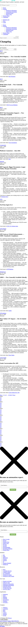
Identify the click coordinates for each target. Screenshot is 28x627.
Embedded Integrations (8, 585)
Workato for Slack (7, 575)
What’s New (9, 14)
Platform (2, 161)
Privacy (10, 618)
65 (9, 395)
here (10, 159)
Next (14, 395)
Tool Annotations (13, 142)
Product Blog (6, 550)
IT (3, 561)
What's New (6, 543)
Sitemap (5, 621)
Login (4, 22)
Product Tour (6, 542)
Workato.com (6, 19)
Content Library (7, 572)
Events (4, 615)
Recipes (5, 544)
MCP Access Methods (12, 105)
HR (4, 555)
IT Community (6, 573)
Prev (1, 395)
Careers (5, 612)
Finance (5, 559)
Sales (4, 556)
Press (4, 611)
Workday (5, 601)
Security (5, 546)
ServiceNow (6, 599)
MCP (1, 51)
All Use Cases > (7, 589)
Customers (5, 608)
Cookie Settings (4, 619)
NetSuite (5, 598)
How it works (6, 539)
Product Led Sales (7, 581)
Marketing (5, 557)
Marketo (5, 597)
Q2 (0, 399)
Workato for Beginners (11, 10)
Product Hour (6, 16)
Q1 (0, 400)
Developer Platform (7, 548)
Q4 (0, 403)
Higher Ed (5, 564)
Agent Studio (3, 357)
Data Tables (11, 355)
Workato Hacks (9, 13)
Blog (4, 610)
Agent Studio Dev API (14, 392)
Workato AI (3, 271)
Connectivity (3, 145)
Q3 (0, 397)
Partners (5, 614)
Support (5, 560)
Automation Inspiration (11, 11)
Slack (4, 595)
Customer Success (7, 571)
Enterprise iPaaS (7, 586)
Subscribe (13, 489)
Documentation (6, 547)
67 (12, 395)
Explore (5, 9)
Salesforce (5, 594)
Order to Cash (6, 582)
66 (10, 395)
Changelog (5, 17)
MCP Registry (12, 76)
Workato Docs (4, 196)
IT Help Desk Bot (7, 588)
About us (5, 607)
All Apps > (5, 602)
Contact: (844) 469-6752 (13, 621)
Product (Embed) (7, 563)
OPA (1, 199)
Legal (1, 621)
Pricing (4, 540)
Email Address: (4, 485)
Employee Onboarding (8, 584)
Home (4, 7)
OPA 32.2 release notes (12, 226)
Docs (4, 21)
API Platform (10, 269)
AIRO (10, 310)
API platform (3, 228)
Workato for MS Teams (8, 576)
